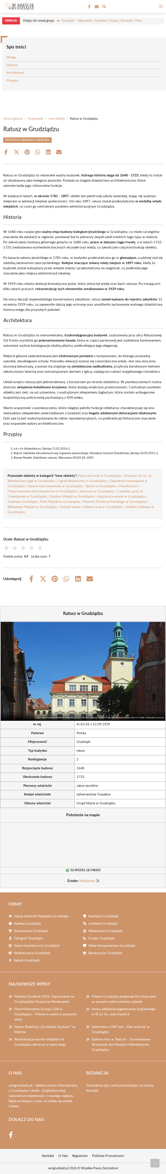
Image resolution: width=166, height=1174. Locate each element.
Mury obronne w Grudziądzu (99, 475)
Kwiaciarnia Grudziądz (31, 931)
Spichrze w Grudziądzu (97, 491)
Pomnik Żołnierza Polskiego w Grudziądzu (115, 501)
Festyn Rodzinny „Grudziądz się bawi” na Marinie (44, 1029)
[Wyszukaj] (104, 7)
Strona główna (13, 118)
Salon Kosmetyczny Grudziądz (37, 945)
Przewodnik (35, 118)
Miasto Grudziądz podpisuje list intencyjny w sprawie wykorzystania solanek (124, 999)
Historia (12, 65)
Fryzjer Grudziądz (101, 938)
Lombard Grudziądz (103, 923)
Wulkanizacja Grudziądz (32, 953)
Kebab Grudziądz (27, 960)
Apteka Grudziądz (27, 923)
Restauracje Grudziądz (105, 953)
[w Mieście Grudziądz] (18, 6)
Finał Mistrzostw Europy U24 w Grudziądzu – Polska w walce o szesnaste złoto (45, 1014)
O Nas (63, 1156)
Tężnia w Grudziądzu (101, 486)
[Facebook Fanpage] (89, 6)
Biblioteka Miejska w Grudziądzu (32, 507)
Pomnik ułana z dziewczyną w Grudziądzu (91, 507)
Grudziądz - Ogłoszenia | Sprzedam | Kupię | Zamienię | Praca (101, 20)
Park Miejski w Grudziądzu (60, 501)
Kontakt (92, 1090)
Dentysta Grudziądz (103, 916)
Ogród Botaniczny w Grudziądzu (82, 481)
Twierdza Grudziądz (22, 501)
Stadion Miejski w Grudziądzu (72, 496)
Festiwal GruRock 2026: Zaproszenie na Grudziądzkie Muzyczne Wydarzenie (44, 999)
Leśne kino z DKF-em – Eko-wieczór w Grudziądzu (121, 1029)
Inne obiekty (56, 118)
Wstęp (11, 57)
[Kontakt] (96, 6)
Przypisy (12, 80)
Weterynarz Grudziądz (105, 931)
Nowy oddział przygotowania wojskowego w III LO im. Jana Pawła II (124, 1011)
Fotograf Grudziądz (28, 938)
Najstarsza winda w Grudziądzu (121, 496)
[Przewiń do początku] (155, 1163)
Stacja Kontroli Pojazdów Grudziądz (41, 916)
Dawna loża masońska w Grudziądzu (55, 486)
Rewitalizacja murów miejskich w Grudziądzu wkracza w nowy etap (39, 1042)
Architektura (15, 72)
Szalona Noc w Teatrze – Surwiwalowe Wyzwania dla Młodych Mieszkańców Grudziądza (121, 1044)
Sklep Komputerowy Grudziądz (111, 945)
